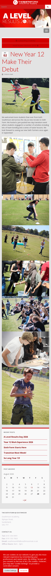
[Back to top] (45, 570)
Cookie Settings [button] (10, 570)
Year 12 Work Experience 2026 (18, 442)
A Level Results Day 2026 (16, 436)
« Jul (24, 500)
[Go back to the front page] (25, 18)
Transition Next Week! (15, 452)
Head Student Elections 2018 (24, 45)
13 (32, 487)
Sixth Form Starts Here (15, 447)
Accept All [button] (23, 570)
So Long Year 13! (12, 458)
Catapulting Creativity (26, 40)
